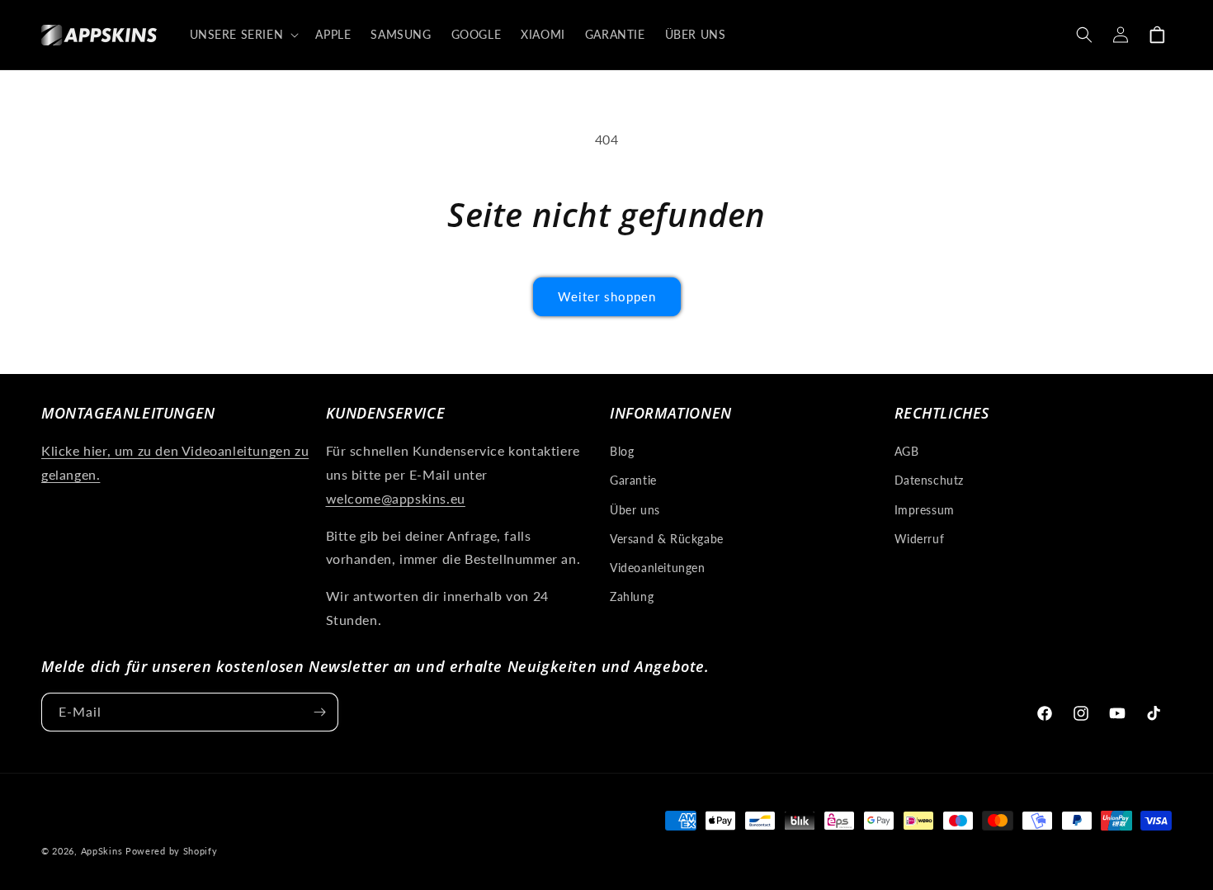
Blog (622, 451)
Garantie (633, 480)
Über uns (635, 510)
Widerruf (919, 539)
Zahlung (632, 596)
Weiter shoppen (607, 296)
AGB (906, 451)
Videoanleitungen (658, 568)
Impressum (924, 510)
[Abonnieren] (319, 712)
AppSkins (102, 850)
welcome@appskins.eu (395, 498)
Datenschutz (929, 480)
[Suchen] (1084, 35)
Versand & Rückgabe (667, 539)
